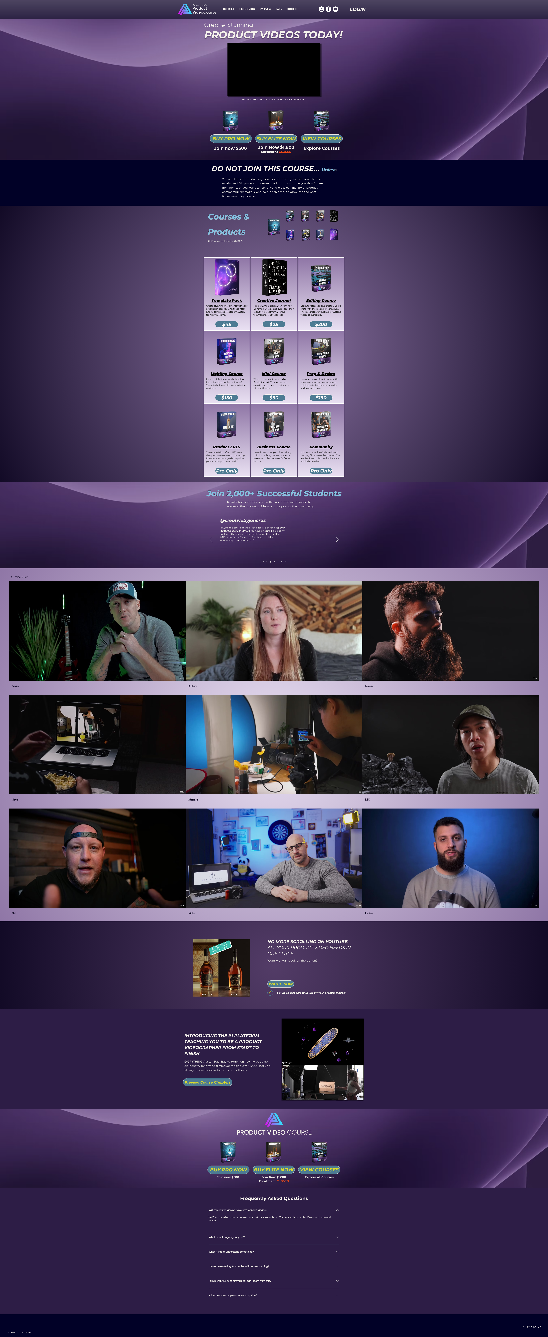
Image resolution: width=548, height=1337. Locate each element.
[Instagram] (321, 9)
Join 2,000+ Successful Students (274, 493)
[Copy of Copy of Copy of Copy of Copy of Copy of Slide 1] (267, 561)
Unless (329, 169)
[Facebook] (328, 9)
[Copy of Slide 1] (270, 561)
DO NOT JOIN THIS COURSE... (267, 168)
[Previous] (211, 540)
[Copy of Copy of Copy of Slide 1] (274, 561)
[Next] (337, 540)
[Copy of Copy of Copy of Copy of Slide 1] (281, 561)
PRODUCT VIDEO (261, 1133)
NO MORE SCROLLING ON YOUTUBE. (309, 947)
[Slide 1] (263, 561)
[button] (276, 138)
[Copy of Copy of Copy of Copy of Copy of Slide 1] (285, 561)
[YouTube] (335, 9)
